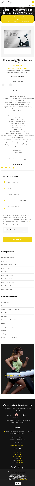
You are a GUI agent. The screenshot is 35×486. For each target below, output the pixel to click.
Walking (3, 334)
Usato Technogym (6, 289)
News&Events (20, 460)
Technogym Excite (18, 19)
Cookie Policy (17, 452)
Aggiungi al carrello (17, 90)
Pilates (3, 323)
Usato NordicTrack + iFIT (8, 265)
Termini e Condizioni (17, 456)
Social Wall (20, 462)
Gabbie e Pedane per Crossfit (10, 309)
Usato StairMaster (6, 286)
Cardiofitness (23, 17)
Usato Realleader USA (7, 282)
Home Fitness (5, 313)
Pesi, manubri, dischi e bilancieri (10, 320)
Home (10, 17)
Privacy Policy (17, 454)
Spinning (3, 330)
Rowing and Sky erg (7, 327)
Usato (15, 17)
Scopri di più (17, 385)
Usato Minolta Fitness (7, 257)
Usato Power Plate (6, 279)
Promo (20, 458)
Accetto (18, 483)
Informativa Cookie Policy (22, 479)
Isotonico (4, 316)
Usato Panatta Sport (7, 275)
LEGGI (30, 221)
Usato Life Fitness (6, 268)
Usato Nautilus (5, 261)
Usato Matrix (5, 272)
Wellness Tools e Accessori (9, 337)
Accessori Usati (5, 302)
